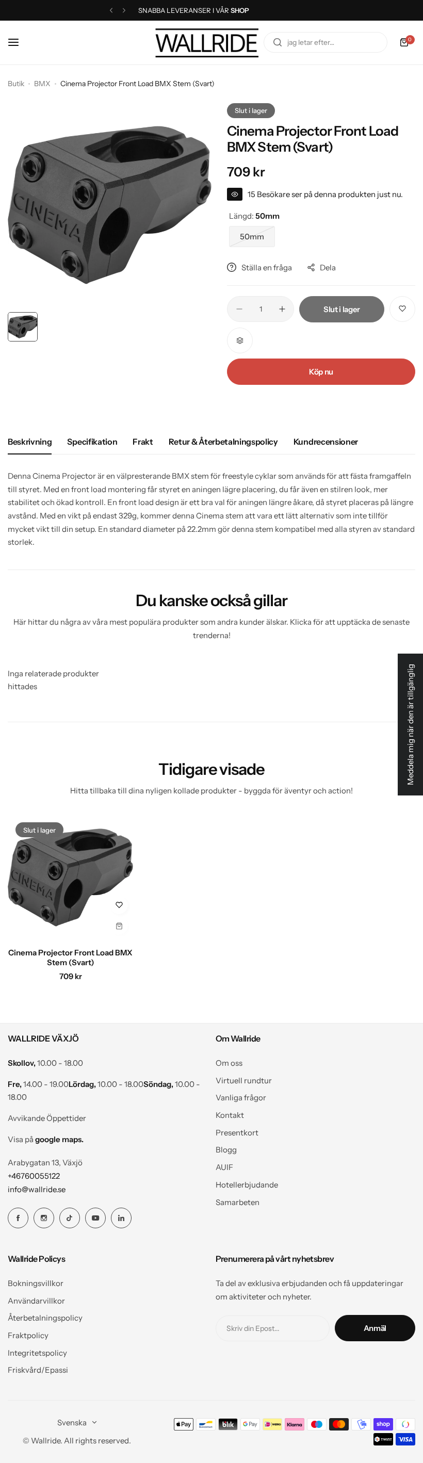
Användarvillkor (36, 1301)
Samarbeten (237, 1202)
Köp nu (321, 372)
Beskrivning (30, 441)
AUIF (224, 1167)
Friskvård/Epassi (38, 1370)
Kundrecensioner (326, 441)
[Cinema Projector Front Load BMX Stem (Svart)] (70, 877)
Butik (16, 83)
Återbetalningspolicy (45, 1318)
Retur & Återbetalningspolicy (223, 441)
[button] (111, 10)
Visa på (46, 1139)
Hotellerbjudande (247, 1185)
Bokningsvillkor (35, 1283)
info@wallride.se (37, 1189)
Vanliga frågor (241, 1097)
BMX (42, 83)
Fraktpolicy (28, 1335)
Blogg (226, 1150)
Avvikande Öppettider (47, 1118)
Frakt (143, 441)
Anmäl (375, 1328)
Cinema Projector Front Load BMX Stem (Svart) (70, 957)
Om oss (229, 1063)
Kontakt (230, 1115)
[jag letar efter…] (277, 42)
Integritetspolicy (37, 1353)
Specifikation (92, 441)
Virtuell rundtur (244, 1080)
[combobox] (325, 42)
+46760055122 (34, 1176)
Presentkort (237, 1132)
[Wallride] (206, 42)
